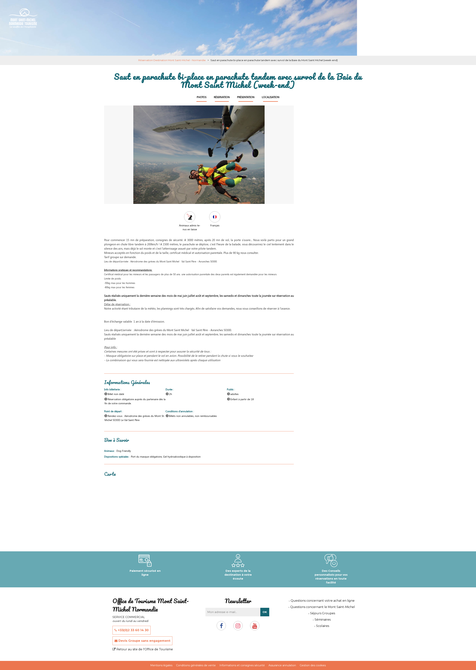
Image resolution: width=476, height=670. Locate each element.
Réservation (222, 97)
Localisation (270, 97)
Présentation (245, 97)
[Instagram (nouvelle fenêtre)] (238, 627)
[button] (454, 10)
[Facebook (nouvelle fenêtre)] (221, 627)
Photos (201, 97)
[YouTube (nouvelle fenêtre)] (254, 627)
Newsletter (238, 601)
